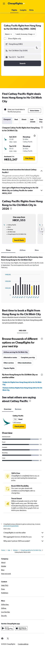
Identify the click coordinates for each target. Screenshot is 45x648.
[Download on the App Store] (21, 628)
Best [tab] (16, 119)
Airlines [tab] (22, 250)
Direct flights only (14, 38)
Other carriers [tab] (9, 363)
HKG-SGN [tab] (22, 330)
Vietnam (15, 550)
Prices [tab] (8, 250)
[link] (19, 240)
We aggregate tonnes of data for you (17, 537)
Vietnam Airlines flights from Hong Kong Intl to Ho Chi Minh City (22, 389)
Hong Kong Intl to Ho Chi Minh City (31, 550)
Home (3, 550)
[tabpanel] (22, 280)
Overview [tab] (7, 409)
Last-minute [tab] (32, 120)
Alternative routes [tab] (10, 357)
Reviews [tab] (18, 409)
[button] (3, 3)
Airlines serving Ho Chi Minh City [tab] (16, 352)
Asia (9, 550)
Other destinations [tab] (24, 363)
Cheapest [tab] (7, 119)
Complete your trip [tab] (28, 357)
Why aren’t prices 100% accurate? (16, 541)
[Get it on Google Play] (7, 628)
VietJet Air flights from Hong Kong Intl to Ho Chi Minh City (22, 383)
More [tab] (37, 250)
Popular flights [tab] (9, 368)
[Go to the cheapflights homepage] (16, 3)
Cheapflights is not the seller (14, 533)
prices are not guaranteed (10, 526)
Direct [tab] (24, 119)
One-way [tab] (41, 120)
